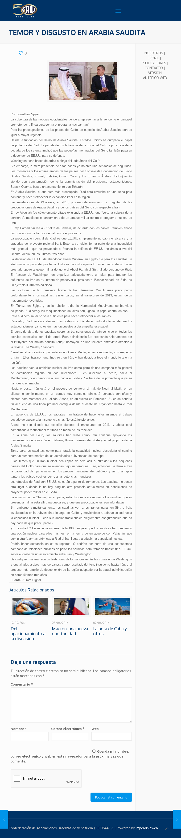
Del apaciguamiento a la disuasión (28, 633)
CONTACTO (154, 68)
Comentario (22, 684)
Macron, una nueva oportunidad (70, 631)
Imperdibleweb (147, 828)
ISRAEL (154, 58)
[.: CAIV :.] (37, 10)
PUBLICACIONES (154, 63)
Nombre (19, 729)
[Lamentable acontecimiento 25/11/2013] (4, 819)
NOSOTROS (153, 53)
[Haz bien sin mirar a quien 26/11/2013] (177, 819)
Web (95, 729)
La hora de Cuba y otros (110, 631)
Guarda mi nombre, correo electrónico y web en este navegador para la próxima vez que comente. (70, 756)
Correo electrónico (68, 729)
